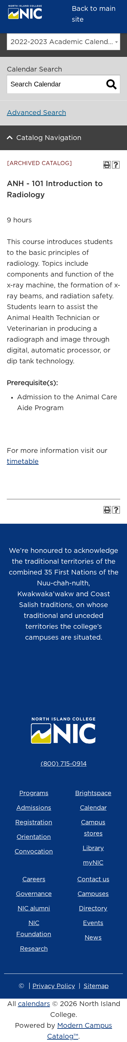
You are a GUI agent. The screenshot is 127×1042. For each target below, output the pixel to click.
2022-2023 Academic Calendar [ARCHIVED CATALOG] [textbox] (65, 42)
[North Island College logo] (29, 13)
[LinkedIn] (92, 672)
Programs (33, 793)
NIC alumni (34, 909)
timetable (23, 461)
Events (93, 923)
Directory (93, 909)
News (93, 938)
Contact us (93, 880)
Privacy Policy (54, 986)
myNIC (93, 863)
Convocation (34, 852)
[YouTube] (73, 672)
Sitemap (96, 986)
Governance (34, 894)
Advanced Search (36, 112)
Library (93, 848)
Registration (33, 823)
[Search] (112, 84)
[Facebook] (54, 672)
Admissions (33, 808)
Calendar (93, 808)
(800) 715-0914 (64, 764)
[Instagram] (35, 672)
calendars (34, 1004)
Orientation (34, 837)
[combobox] (63, 41)
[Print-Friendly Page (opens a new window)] (107, 164)
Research (34, 949)
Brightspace (93, 793)
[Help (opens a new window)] (116, 164)
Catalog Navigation (48, 138)
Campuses (93, 894)
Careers (33, 880)
